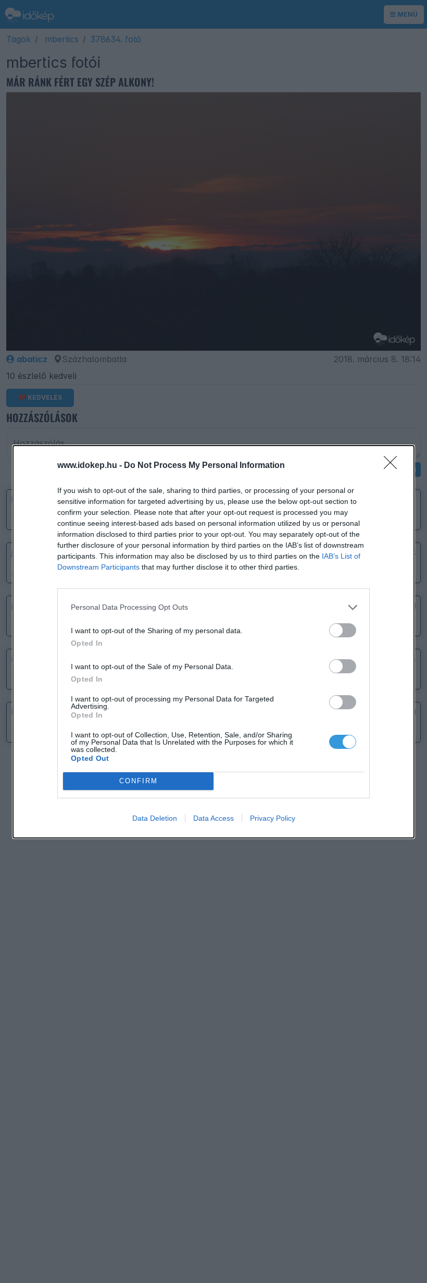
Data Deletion (154, 818)
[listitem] (213, 607)
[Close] (394, 466)
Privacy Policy (272, 818)
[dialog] (213, 642)
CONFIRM (138, 781)
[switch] (342, 630)
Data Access (213, 818)
